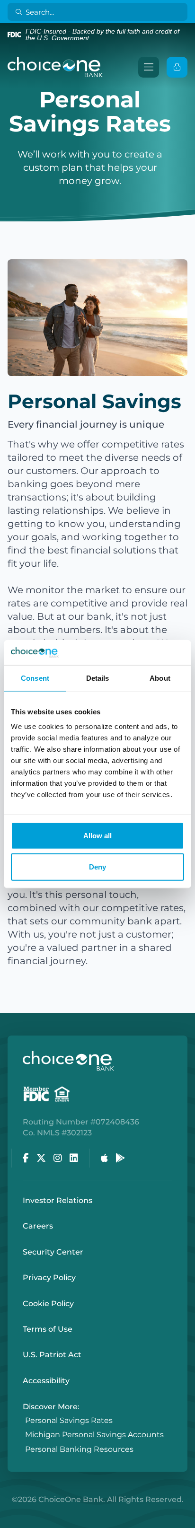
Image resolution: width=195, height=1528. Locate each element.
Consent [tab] (35, 678)
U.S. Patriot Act (52, 1354)
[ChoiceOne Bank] (55, 67)
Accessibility (46, 1380)
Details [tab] (97, 678)
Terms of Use (47, 1329)
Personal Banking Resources (79, 1449)
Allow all (97, 836)
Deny (97, 866)
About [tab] (160, 678)
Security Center (53, 1251)
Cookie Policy (48, 1303)
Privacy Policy (49, 1277)
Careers (38, 1225)
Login (7, 1521)
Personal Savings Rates (69, 1420)
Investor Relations (57, 1200)
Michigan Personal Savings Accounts (94, 1435)
